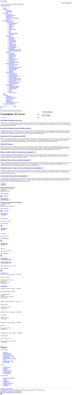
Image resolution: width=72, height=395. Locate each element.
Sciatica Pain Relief (13, 68)
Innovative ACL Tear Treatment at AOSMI (13, 136)
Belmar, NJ (8, 100)
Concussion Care (13, 92)
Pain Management (10, 63)
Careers (8, 19)
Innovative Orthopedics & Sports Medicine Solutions (16, 128)
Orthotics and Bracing (14, 62)
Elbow (10, 28)
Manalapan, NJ (9, 101)
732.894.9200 (5, 238)
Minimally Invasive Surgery (15, 49)
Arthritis (11, 25)
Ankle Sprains (12, 54)
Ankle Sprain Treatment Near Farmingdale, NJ (14, 176)
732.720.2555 (5, 193)
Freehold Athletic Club (5, 259)
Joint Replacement (13, 23)
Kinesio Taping (12, 81)
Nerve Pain (11, 66)
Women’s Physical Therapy (15, 78)
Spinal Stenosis (12, 45)
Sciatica (10, 43)
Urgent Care (11, 34)
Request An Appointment (6, 388)
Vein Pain (11, 71)
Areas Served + (18, 391)
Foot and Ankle (12, 55)
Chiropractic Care (13, 73)
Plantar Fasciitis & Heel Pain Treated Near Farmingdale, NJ (18, 152)
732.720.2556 (5, 196)
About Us (5, 9)
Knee (10, 32)
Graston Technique (13, 83)
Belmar (2, 229)
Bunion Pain (12, 58)
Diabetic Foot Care (13, 59)
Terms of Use (11, 391)
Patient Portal (9, 14)
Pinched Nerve (12, 42)
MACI (10, 90)
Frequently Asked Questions (12, 18)
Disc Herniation (12, 40)
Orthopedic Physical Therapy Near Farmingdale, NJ (16, 160)
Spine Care (8, 35)
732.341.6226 (5, 223)
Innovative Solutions (13, 33)
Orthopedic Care (10, 21)
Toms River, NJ (9, 98)
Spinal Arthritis (12, 44)
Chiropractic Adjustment (14, 82)
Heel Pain (11, 57)
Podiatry (8, 52)
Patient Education (7, 354)
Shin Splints (11, 53)
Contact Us (5, 380)
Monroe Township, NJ (11, 97)
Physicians (8, 10)
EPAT (10, 91)
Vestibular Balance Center (15, 79)
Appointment (6, 392)
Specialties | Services (8, 20)
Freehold (3, 184)
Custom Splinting (13, 77)
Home (4, 8)
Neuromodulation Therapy (15, 67)
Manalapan (3, 244)
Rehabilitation (9, 11)
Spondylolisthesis (13, 47)
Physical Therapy (10, 72)
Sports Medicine (9, 84)
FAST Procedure (13, 88)
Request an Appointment (8, 103)
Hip (10, 30)
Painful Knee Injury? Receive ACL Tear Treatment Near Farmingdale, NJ (22, 168)
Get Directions (4, 198)
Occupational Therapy (14, 76)
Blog (4, 93)
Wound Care (12, 61)
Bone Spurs (11, 39)
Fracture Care (12, 24)
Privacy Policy (4, 391)
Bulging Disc (12, 38)
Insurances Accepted (10, 15)
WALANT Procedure (7, 144)
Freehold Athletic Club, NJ (12, 102)
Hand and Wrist (12, 29)
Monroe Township (5, 199)
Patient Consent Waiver (8, 361)
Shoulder (11, 26)
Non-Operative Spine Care (15, 50)
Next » (4, 117)
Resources (5, 13)
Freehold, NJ (9, 96)
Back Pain (11, 37)
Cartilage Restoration (13, 87)
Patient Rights (6, 362)
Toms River (3, 214)
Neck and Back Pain (13, 64)
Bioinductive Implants (14, 86)
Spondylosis (11, 48)
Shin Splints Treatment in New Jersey (11, 120)
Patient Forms (9, 16)
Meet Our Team (6, 353)
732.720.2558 (5, 208)
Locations (5, 95)
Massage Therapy (13, 74)
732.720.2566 (5, 268)
